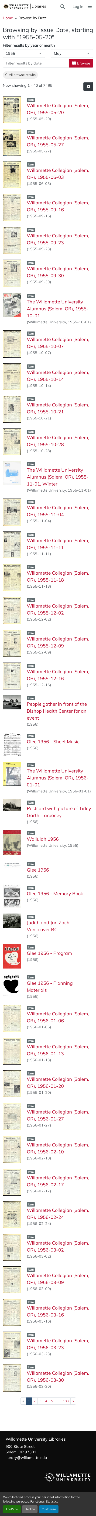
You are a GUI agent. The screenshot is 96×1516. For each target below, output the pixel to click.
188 (66, 1401)
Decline (30, 1509)
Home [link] (8, 18)
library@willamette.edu (26, 1457)
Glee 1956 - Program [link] (49, 953)
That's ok (12, 1509)
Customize (49, 1509)
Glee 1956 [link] (38, 870)
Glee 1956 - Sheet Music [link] (53, 741)
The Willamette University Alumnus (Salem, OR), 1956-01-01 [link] (58, 778)
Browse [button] (83, 63)
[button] (31, 6)
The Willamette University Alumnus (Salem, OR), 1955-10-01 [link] (58, 309)
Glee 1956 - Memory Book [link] (55, 893)
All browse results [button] (21, 75)
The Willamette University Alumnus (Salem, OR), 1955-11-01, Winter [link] (58, 477)
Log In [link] (78, 6)
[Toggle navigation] (89, 6)
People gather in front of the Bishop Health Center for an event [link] (57, 711)
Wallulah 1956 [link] (43, 839)
